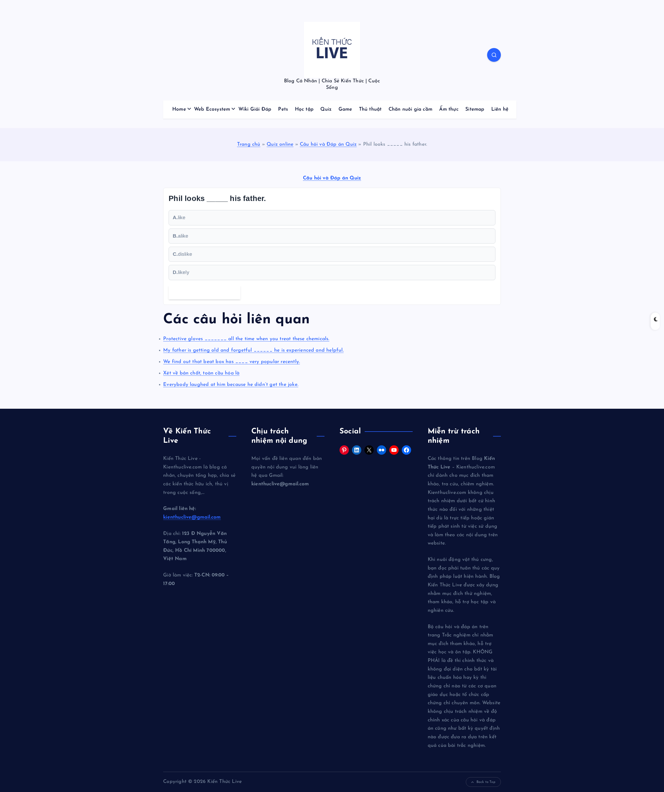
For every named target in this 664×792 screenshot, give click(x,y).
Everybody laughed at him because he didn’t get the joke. (230, 384)
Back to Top (485, 782)
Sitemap (474, 109)
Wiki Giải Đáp (255, 109)
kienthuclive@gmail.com (192, 517)
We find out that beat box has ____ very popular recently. (231, 361)
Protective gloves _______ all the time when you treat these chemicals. (246, 339)
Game (345, 109)
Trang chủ (248, 144)
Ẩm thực (448, 109)
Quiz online (280, 144)
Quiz (325, 109)
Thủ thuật (370, 109)
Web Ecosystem (212, 109)
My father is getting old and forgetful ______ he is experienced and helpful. (253, 350)
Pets (283, 109)
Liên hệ (499, 109)
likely (181, 272)
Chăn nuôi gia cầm (410, 109)
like (179, 217)
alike (180, 236)
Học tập (304, 109)
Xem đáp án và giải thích (204, 292)
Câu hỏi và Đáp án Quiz (328, 144)
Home (179, 109)
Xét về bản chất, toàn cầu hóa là (201, 373)
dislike (182, 254)
